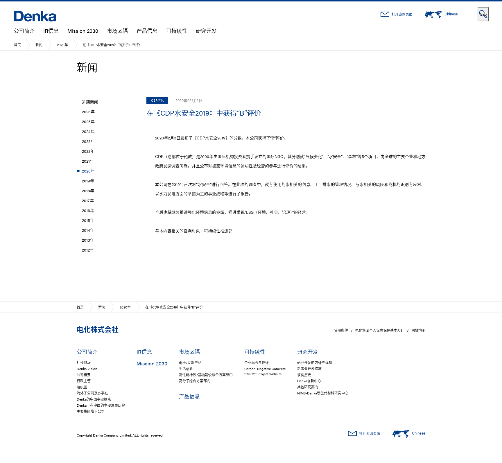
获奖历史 (304, 374)
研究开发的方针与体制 (314, 362)
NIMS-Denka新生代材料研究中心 (322, 393)
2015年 (88, 220)
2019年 (88, 181)
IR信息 (51, 30)
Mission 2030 (82, 30)
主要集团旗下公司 (91, 411)
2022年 (88, 151)
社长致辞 (84, 362)
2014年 (88, 230)
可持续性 (176, 30)
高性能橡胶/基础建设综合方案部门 (206, 374)
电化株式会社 (98, 329)
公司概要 (84, 374)
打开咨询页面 (402, 14)
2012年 (88, 250)
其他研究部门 (307, 387)
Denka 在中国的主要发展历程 (101, 405)
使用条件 (341, 330)
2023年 (88, 141)
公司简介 (24, 30)
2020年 (62, 44)
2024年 (88, 131)
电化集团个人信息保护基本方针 (379, 330)
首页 (17, 44)
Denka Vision (87, 368)
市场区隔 (117, 30)
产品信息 (147, 30)
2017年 (88, 200)
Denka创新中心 (309, 380)
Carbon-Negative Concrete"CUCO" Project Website (265, 371)
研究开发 (206, 30)
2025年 (88, 121)
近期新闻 (90, 102)
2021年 (88, 161)
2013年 (88, 240)
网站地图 (418, 330)
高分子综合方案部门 (194, 380)
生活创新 (186, 368)
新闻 (38, 44)
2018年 (88, 190)
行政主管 (84, 380)
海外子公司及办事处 (92, 393)
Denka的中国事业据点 (94, 399)
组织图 (82, 387)
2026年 (88, 111)
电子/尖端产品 (190, 362)
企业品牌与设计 (256, 362)
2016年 (88, 210)
